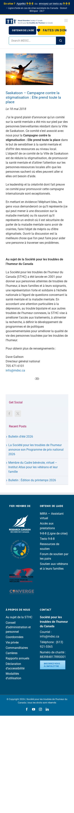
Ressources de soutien (49, 546)
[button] (51, 30)
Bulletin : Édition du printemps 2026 (32, 480)
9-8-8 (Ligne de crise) (54, 533)
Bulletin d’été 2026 (20, 436)
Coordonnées (14, 637)
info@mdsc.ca (15, 370)
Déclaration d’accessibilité (15, 666)
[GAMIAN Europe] (20, 538)
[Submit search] (60, 41)
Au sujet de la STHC (19, 617)
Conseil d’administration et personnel (18, 627)
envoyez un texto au (54, 3)
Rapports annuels (17, 658)
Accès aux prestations (47, 526)
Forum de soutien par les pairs (54, 556)
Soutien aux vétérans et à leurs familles (54, 566)
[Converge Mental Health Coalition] (22, 588)
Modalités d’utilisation (13, 676)
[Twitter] (18, 413)
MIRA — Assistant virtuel (52, 516)
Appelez (25, 3)
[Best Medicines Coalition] (22, 564)
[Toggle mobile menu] (66, 20)
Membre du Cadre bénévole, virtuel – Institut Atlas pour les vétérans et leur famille (33, 467)
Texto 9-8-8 (47, 539)
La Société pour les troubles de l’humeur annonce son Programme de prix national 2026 (36, 449)
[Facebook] (9, 413)
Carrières (11, 653)
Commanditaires (17, 648)
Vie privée (12, 642)
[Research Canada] (20, 513)
